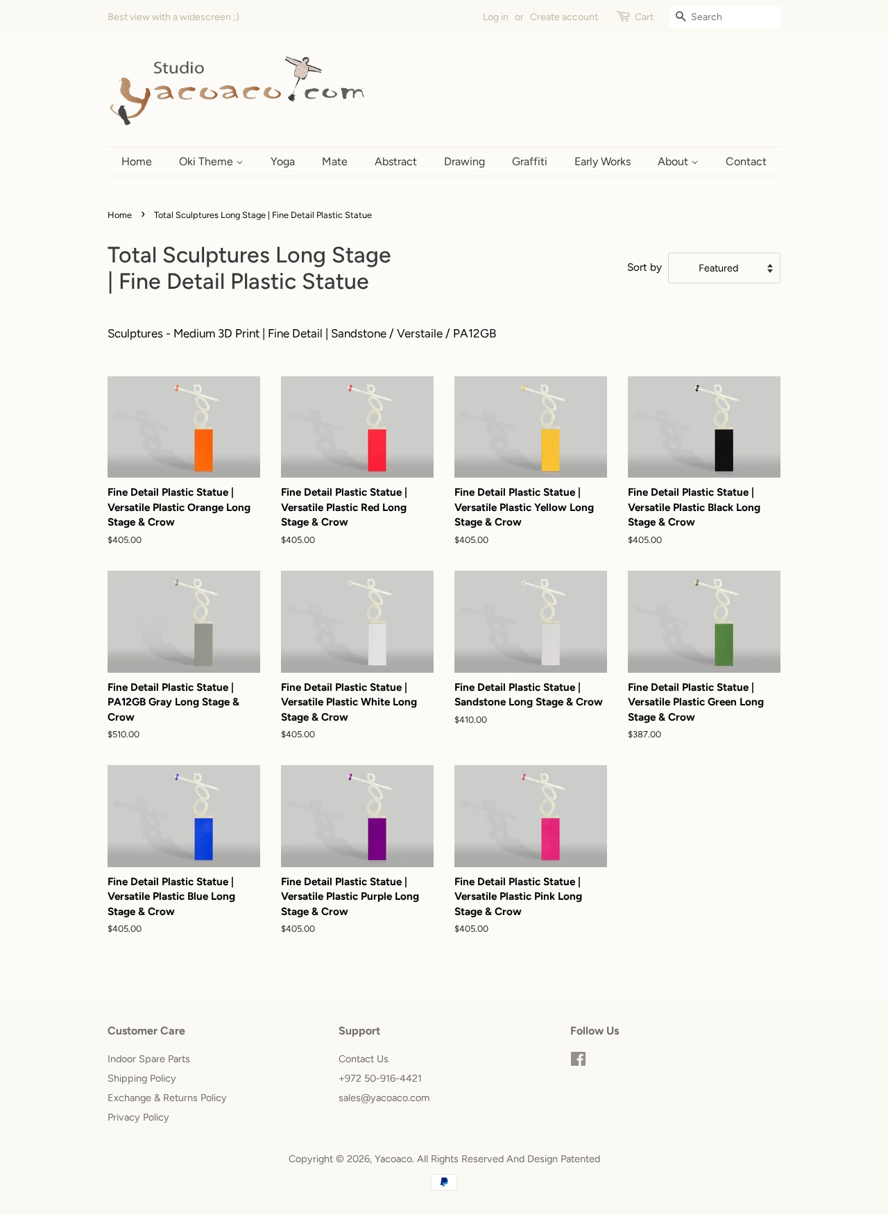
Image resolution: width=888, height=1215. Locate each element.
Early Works (602, 161)
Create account (564, 17)
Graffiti (529, 161)
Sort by (644, 267)
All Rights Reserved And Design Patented (508, 1159)
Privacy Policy (138, 1117)
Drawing (464, 161)
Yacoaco (393, 1159)
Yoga (283, 161)
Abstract (396, 161)
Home (136, 161)
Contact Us (363, 1059)
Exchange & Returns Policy (167, 1097)
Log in (496, 17)
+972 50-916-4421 (380, 1078)
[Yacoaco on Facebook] (578, 1061)
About (674, 161)
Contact (746, 161)
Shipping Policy (142, 1078)
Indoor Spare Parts (149, 1059)
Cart (644, 17)
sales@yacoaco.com (384, 1097)
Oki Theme (207, 161)
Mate (335, 161)
